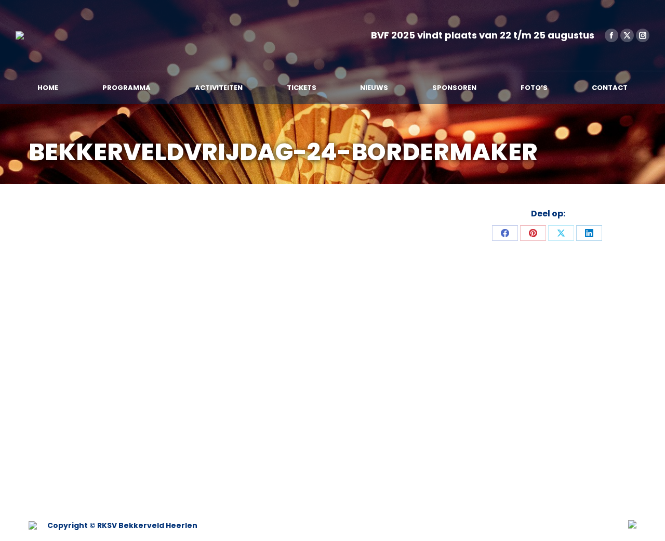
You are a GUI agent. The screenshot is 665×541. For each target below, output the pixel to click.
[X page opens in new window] (627, 35)
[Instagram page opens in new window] (642, 35)
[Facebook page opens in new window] (611, 35)
